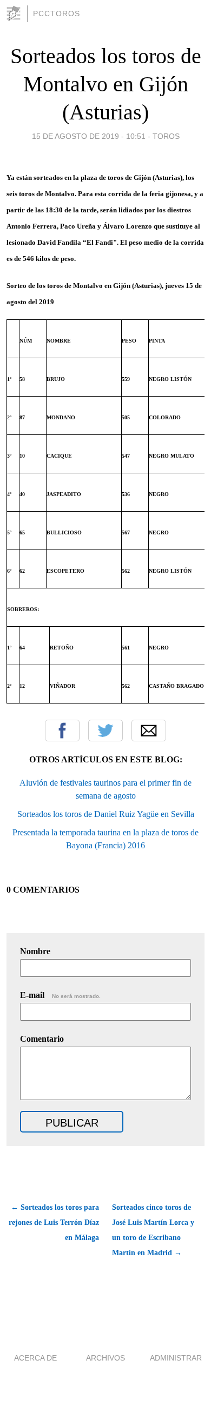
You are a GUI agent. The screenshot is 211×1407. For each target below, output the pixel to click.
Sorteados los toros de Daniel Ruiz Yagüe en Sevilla (105, 814)
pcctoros (56, 13)
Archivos (105, 1358)
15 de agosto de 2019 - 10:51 (89, 136)
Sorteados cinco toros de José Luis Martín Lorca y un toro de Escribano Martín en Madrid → (153, 1230)
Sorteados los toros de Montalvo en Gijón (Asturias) (105, 84)
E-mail (60, 995)
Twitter (105, 730)
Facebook (62, 730)
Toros (166, 136)
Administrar (176, 1358)
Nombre (35, 951)
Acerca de (35, 1358)
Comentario (42, 1038)
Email (148, 730)
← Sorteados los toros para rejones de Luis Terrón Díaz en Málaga (54, 1222)
